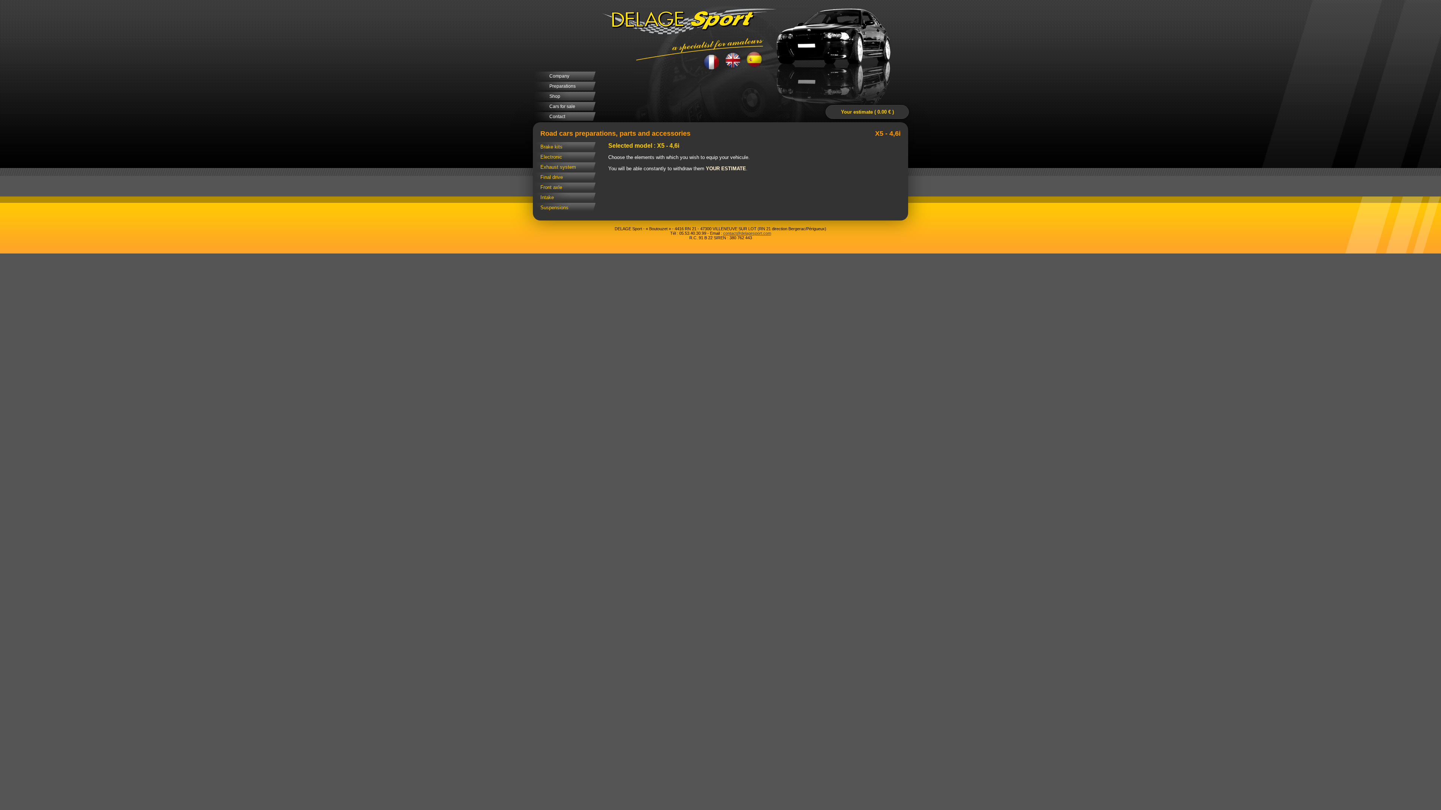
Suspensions (554, 207)
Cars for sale (562, 106)
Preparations (562, 86)
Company (559, 76)
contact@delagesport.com (747, 233)
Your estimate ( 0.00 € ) (867, 112)
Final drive (551, 177)
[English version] (733, 60)
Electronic (551, 157)
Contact (557, 116)
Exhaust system (558, 167)
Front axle (551, 187)
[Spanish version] (754, 60)
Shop (554, 96)
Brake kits (551, 147)
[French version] (711, 61)
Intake (547, 197)
